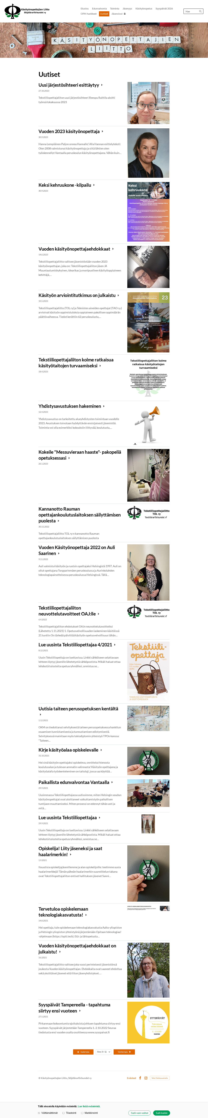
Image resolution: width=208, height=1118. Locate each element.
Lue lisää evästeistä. (89, 1106)
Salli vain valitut (139, 1113)
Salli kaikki (161, 1113)
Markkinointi (91, 1112)
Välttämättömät (49, 1112)
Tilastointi (71, 1112)
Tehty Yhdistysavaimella (160, 1078)
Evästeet (131, 1078)
